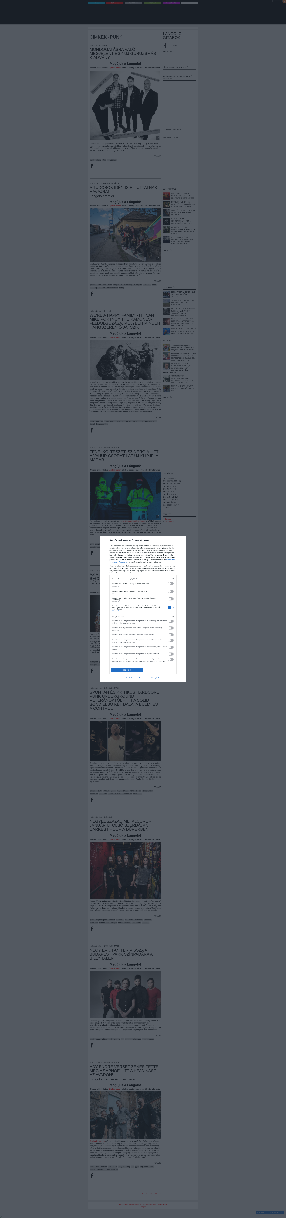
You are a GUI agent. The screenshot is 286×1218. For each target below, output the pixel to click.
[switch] (171, 583)
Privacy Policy (156, 678)
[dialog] (143, 609)
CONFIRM (127, 670)
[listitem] (143, 579)
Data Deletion (130, 678)
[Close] (182, 540)
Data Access (143, 678)
